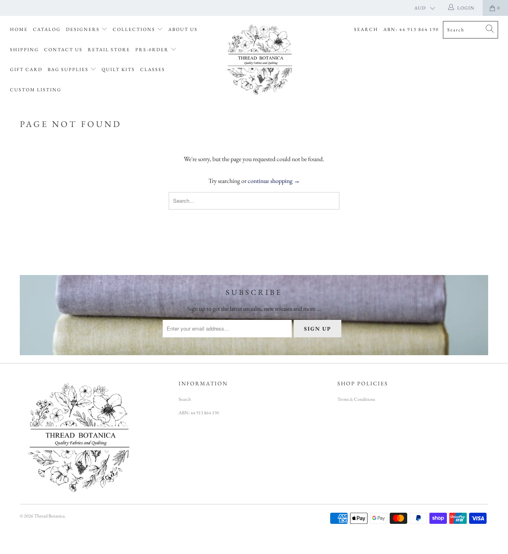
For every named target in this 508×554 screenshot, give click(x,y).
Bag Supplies (69, 69)
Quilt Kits (118, 69)
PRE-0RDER (152, 49)
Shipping (24, 49)
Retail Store (109, 49)
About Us (183, 29)
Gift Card (26, 69)
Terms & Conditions (356, 399)
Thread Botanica (49, 516)
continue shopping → (274, 181)
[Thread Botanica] (258, 58)
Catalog (47, 29)
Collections (135, 29)
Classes (152, 69)
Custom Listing (36, 90)
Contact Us (63, 49)
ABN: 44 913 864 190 (411, 29)
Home (19, 29)
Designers (83, 29)
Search (366, 29)
